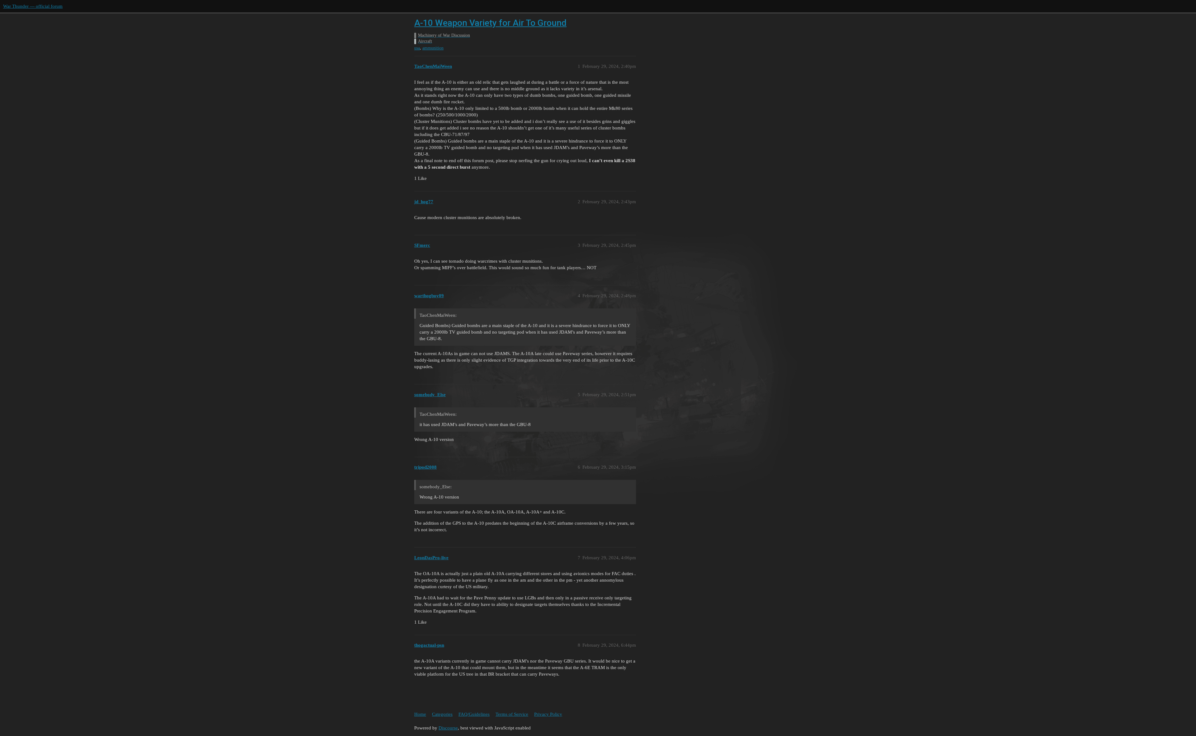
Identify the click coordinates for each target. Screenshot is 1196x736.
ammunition (433, 48)
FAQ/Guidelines (474, 714)
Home (420, 714)
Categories (442, 714)
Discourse (448, 727)
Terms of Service (512, 714)
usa (417, 48)
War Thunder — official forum (33, 6)
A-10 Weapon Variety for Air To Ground (490, 23)
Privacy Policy (548, 714)
